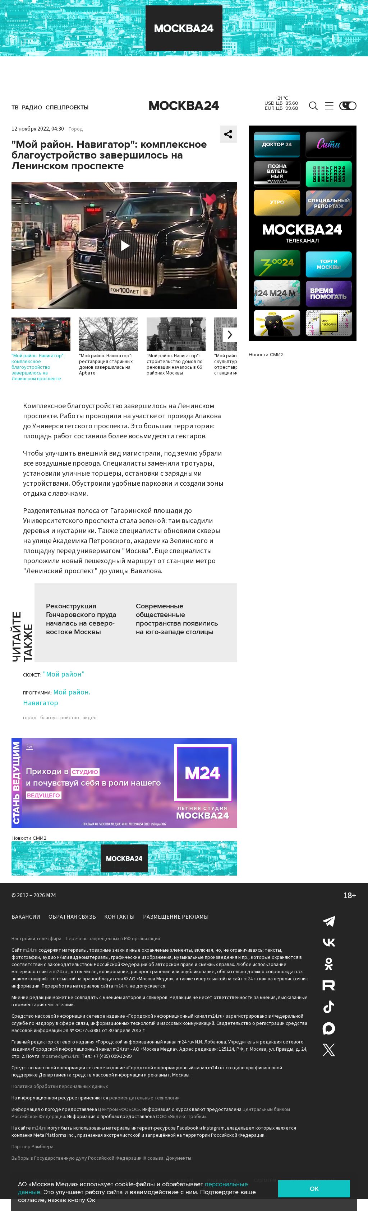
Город (76, 129)
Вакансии (26, 917)
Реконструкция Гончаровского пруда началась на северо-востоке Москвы (81, 619)
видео (90, 717)
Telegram (329, 921)
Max (329, 1028)
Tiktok (329, 1007)
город (30, 717)
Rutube (329, 985)
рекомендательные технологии (144, 1098)
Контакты (119, 917)
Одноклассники (329, 964)
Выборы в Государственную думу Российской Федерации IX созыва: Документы (101, 1158)
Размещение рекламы (176, 917)
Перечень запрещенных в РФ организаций (113, 938)
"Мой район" (64, 674)
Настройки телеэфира (36, 938)
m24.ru (30, 950)
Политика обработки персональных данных (60, 1086)
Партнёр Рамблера (33, 1146)
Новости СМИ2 (29, 838)
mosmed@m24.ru (60, 1056)
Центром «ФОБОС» (119, 1109)
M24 (51, 895)
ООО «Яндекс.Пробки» (181, 1116)
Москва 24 (184, 105)
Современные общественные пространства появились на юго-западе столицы (177, 619)
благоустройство (59, 717)
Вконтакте (329, 942)
